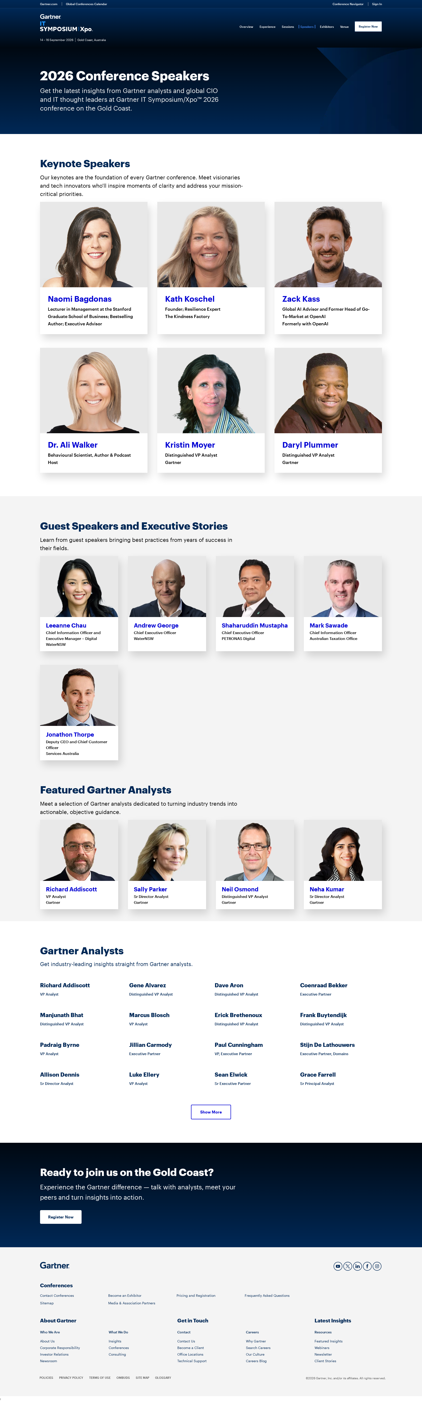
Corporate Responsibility (60, 1348)
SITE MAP (142, 1377)
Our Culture (255, 1354)
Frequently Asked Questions (267, 1295)
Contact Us (186, 1341)
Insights (115, 1341)
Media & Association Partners (131, 1303)
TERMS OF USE (100, 1377)
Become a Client (190, 1348)
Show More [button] (211, 1112)
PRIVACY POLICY (71, 1377)
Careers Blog (256, 1361)
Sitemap (47, 1303)
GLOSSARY (163, 1377)
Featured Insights (329, 1341)
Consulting (117, 1354)
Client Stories (325, 1361)
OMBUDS (123, 1377)
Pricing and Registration (196, 1295)
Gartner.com (48, 4)
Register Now (368, 26)
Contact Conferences (57, 1295)
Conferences (119, 1348)
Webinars (322, 1348)
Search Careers (258, 1348)
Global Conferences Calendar (86, 4)
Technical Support (192, 1361)
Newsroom (48, 1361)
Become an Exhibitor (124, 1295)
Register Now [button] (61, 1217)
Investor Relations (54, 1354)
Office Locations (190, 1354)
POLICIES (46, 1377)
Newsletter (323, 1354)
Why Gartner (256, 1341)
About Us (47, 1341)
